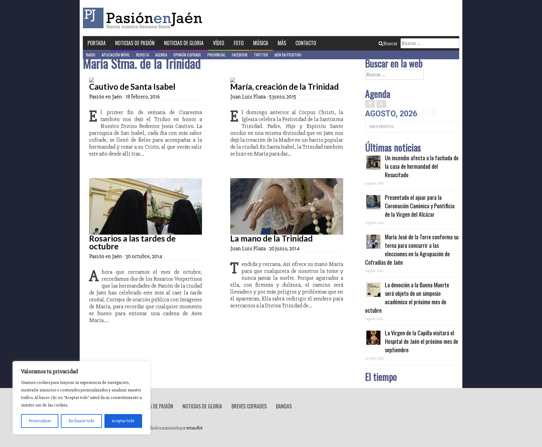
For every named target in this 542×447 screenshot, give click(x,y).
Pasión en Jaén (144, 18)
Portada (97, 43)
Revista (142, 54)
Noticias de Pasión (135, 43)
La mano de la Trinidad (271, 238)
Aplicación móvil (116, 54)
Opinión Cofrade (187, 54)
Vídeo (218, 43)
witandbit (194, 428)
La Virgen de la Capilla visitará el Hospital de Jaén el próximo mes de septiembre (421, 341)
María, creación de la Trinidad (284, 87)
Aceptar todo (123, 420)
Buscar (390, 43)
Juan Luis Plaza (248, 96)
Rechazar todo (81, 420)
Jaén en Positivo (287, 54)
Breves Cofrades (249, 406)
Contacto (305, 43)
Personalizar (40, 420)
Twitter (261, 54)
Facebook (239, 54)
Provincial (216, 54)
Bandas (284, 406)
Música (260, 43)
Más (282, 43)
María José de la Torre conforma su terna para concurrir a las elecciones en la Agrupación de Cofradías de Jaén (412, 249)
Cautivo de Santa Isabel (132, 87)
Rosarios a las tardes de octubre (132, 242)
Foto (239, 43)
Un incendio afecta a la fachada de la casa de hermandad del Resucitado (422, 166)
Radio (90, 54)
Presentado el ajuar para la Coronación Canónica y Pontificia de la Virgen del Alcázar (419, 205)
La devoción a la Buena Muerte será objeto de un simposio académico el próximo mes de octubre (407, 297)
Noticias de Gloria (184, 43)
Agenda (161, 54)
